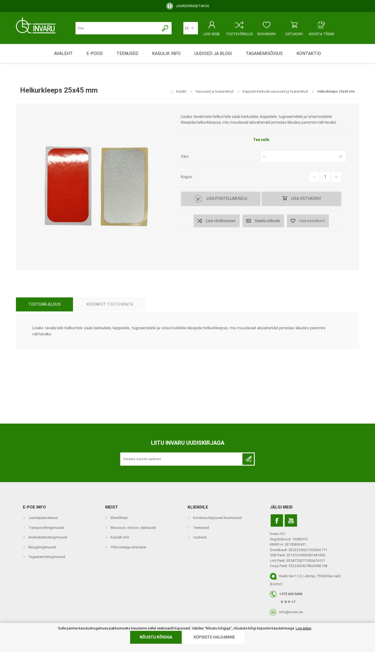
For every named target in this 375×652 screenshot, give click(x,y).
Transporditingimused (46, 528)
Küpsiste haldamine (214, 637)
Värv (185, 156)
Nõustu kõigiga (156, 637)
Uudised (199, 537)
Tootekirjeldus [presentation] (44, 304)
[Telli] (248, 459)
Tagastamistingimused (46, 557)
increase (336, 177)
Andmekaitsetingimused (47, 537)
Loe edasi (303, 628)
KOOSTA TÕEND (321, 34)
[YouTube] (291, 520)
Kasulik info (120, 537)
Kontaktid (308, 53)
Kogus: (187, 177)
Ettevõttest (119, 518)
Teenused (201, 528)
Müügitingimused (42, 547)
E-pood (94, 53)
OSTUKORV (294, 34)
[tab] (44, 304)
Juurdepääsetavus (43, 518)
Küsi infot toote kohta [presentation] (109, 304)
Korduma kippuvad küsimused (217, 518)
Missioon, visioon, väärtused (133, 528)
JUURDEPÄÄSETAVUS (192, 6)
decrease (314, 177)
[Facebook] (277, 520)
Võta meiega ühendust (128, 547)
